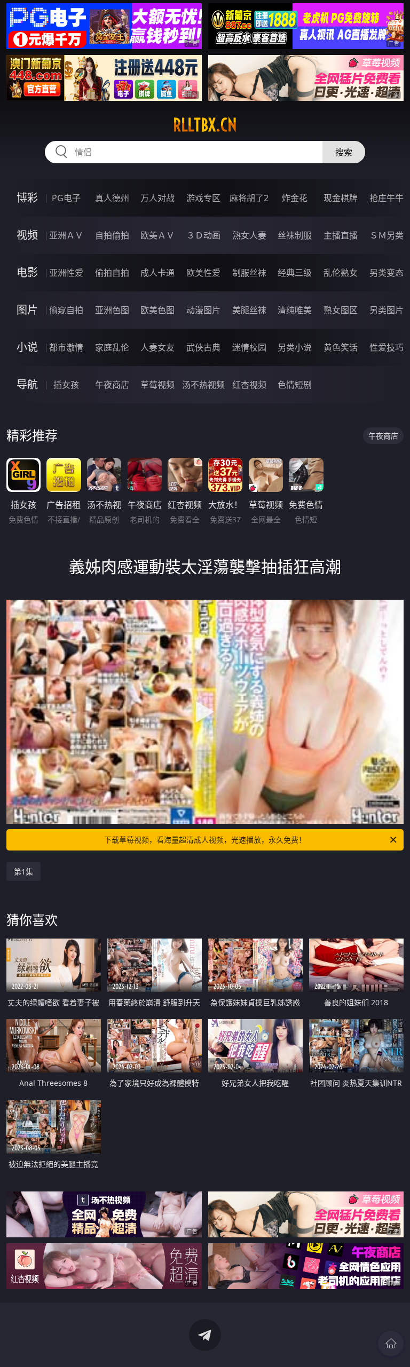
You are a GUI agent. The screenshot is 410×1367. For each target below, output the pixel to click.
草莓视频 (157, 385)
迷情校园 (249, 347)
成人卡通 (157, 273)
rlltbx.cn (205, 125)
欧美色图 (157, 310)
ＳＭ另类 (386, 235)
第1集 (23, 872)
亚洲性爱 (66, 273)
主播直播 (341, 235)
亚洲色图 (112, 310)
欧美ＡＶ (157, 235)
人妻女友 (157, 347)
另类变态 (386, 273)
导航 (27, 384)
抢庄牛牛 (386, 198)
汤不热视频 (203, 385)
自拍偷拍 (112, 235)
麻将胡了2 (249, 198)
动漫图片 (203, 310)
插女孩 (66, 385)
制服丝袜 (249, 273)
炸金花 (295, 198)
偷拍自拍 (112, 273)
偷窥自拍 (66, 310)
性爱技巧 (386, 347)
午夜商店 (112, 385)
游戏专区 (203, 198)
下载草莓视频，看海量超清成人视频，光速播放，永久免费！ (205, 839)
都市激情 (66, 347)
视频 (27, 235)
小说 (27, 347)
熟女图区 (341, 310)
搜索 (343, 152)
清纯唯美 (295, 310)
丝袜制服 (295, 235)
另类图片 (386, 310)
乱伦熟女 (341, 273)
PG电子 (66, 198)
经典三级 (295, 273)
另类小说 (295, 347)
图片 (27, 310)
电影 (27, 272)
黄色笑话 (341, 347)
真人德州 (112, 198)
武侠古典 (203, 347)
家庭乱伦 (112, 347)
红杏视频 (249, 385)
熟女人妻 (249, 235)
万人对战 (157, 198)
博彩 (27, 197)
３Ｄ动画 (203, 235)
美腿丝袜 (249, 310)
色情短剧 (295, 385)
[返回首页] (391, 1343)
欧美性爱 (203, 273)
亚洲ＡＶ (66, 235)
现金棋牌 (341, 198)
